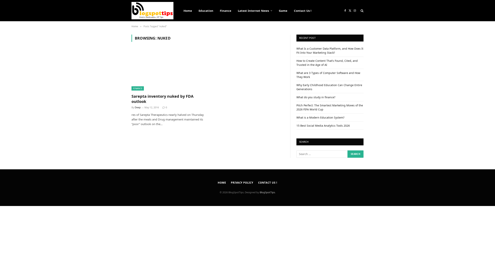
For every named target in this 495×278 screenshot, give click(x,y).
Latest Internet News (253, 11)
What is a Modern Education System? (320, 117)
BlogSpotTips (267, 192)
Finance (225, 11)
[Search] (362, 10)
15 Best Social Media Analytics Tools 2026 (323, 125)
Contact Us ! (302, 11)
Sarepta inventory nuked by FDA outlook (162, 99)
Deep (138, 107)
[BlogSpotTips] (152, 10)
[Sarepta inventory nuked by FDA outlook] (167, 70)
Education (206, 11)
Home (187, 11)
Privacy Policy (242, 182)
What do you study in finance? (315, 97)
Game (283, 11)
